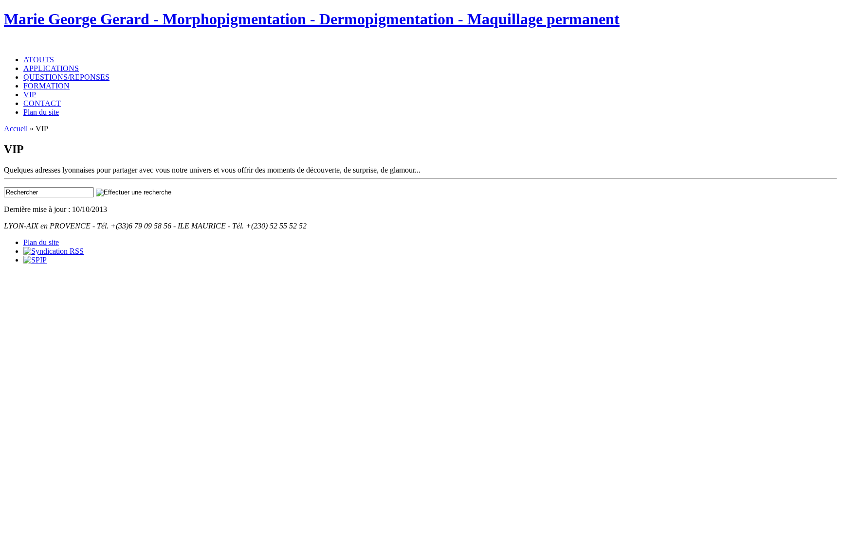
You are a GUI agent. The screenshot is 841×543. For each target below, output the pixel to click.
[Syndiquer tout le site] (53, 251)
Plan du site (41, 112)
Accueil (16, 128)
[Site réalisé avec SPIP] (35, 260)
